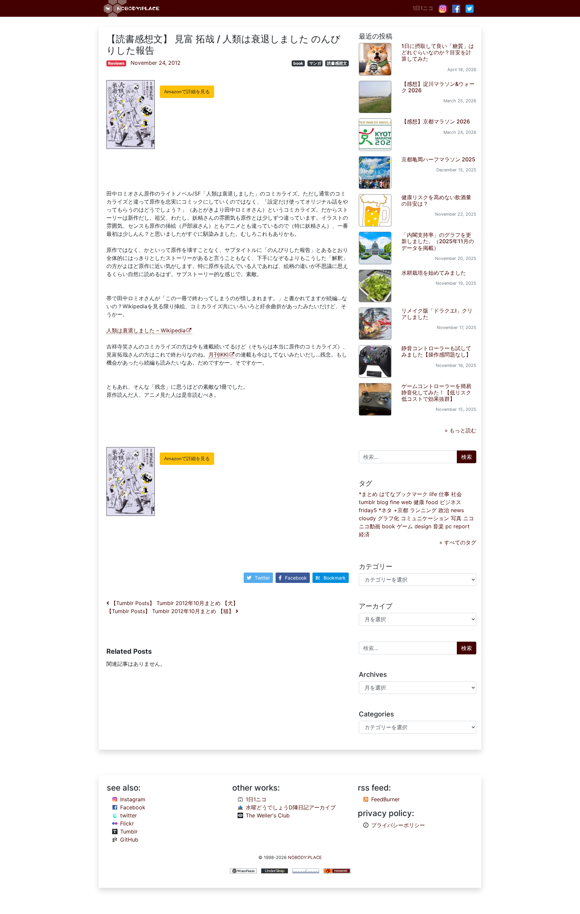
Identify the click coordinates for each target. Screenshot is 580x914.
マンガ (315, 63)
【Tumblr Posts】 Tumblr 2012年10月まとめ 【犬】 (173, 603)
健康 (419, 502)
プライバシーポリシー (398, 825)
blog (382, 502)
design (423, 526)
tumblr (367, 502)
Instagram (132, 799)
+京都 (401, 510)
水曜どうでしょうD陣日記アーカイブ (291, 807)
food (432, 502)
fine (394, 502)
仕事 (444, 494)
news (457, 510)
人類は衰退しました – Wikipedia (146, 330)
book (298, 63)
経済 (364, 534)
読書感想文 (337, 63)
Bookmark (335, 578)
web (406, 502)
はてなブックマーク (403, 494)
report (461, 526)
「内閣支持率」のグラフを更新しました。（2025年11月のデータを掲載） (437, 241)
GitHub (129, 839)
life (433, 494)
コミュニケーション (425, 518)
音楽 (438, 526)
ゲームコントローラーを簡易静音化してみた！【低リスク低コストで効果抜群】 (436, 392)
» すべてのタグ (457, 542)
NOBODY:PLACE (305, 857)
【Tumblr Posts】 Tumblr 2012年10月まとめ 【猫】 (171, 611)
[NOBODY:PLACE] (132, 8)
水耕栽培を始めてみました (433, 272)
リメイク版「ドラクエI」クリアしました (437, 313)
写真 (456, 518)
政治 (443, 510)
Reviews (116, 63)
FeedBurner (385, 799)
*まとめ (368, 494)
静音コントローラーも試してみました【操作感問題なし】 (436, 351)
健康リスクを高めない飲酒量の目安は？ (436, 200)
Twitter (262, 578)
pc (448, 526)
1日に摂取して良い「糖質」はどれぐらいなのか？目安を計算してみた (437, 52)
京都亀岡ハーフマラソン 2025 (438, 159)
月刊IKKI (218, 354)
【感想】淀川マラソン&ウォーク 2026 (438, 87)
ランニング (423, 510)
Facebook (296, 578)
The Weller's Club (268, 815)
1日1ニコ (423, 8)
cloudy (367, 518)
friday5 (368, 510)
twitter (128, 815)
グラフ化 (388, 518)
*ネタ (385, 510)
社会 (456, 494)
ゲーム (405, 526)
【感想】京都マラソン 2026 (435, 121)
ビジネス (450, 502)
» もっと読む (460, 430)
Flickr (127, 823)
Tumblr (129, 831)
